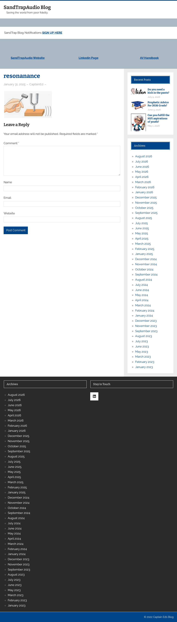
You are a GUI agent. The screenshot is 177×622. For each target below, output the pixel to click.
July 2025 (141, 223)
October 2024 (144, 269)
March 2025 (143, 243)
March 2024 (143, 305)
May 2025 (141, 233)
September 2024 (146, 274)
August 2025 (143, 218)
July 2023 (141, 341)
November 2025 (146, 202)
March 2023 (143, 356)
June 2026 (142, 166)
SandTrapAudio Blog (27, 7)
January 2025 (144, 254)
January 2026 (144, 192)
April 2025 (141, 238)
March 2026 (143, 182)
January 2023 (144, 367)
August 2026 (143, 156)
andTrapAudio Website (28, 58)
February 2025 (144, 249)
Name (8, 182)
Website (9, 213)
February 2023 (144, 361)
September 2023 (146, 331)
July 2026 (141, 161)
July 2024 (141, 284)
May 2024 (141, 295)
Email (7, 197)
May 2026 (141, 171)
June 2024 (142, 290)
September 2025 (146, 212)
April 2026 (141, 177)
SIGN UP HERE (52, 32)
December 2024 (146, 259)
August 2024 (143, 279)
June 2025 (142, 228)
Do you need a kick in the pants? (158, 91)
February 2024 (144, 310)
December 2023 (146, 320)
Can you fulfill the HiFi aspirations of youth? (158, 118)
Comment (11, 143)
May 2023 (141, 351)
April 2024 (141, 300)
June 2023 (142, 346)
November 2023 (146, 326)
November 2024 (146, 264)
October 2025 (144, 207)
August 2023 (143, 336)
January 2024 (144, 315)
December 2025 (146, 197)
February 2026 (144, 187)
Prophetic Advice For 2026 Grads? (158, 104)
